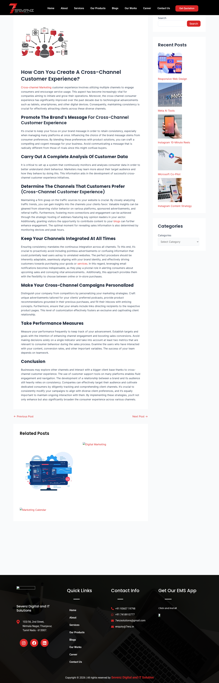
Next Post (140, 416)
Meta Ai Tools (166, 110)
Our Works (131, 8)
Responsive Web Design (172, 78)
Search (162, 18)
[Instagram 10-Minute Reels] (170, 126)
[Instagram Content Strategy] (170, 190)
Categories (164, 235)
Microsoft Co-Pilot (169, 174)
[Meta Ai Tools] (170, 95)
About (64, 8)
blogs (117, 221)
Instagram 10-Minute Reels (174, 142)
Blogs (115, 8)
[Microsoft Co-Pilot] (170, 158)
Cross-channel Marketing (36, 87)
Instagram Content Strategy (175, 206)
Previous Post (24, 416)
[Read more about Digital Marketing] (94, 444)
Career (147, 8)
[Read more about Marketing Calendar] (33, 509)
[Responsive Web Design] (170, 63)
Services (79, 8)
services (82, 263)
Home (50, 8)
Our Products (97, 8)
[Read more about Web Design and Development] (49, 471)
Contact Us (163, 8)
